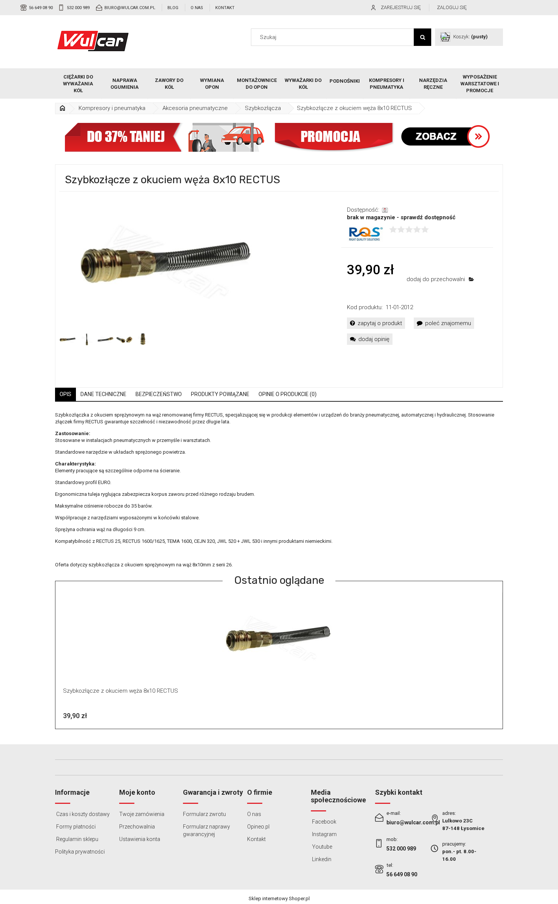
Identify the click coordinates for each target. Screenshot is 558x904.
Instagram (324, 834)
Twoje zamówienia (141, 814)
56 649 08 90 (41, 7)
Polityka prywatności (80, 852)
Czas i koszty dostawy (82, 814)
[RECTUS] (365, 233)
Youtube (321, 847)
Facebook (323, 822)
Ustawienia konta (139, 839)
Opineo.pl (258, 827)
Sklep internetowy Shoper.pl (279, 898)
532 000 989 (78, 7)
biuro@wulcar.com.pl (129, 7)
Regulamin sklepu (76, 839)
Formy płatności (75, 827)
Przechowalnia (137, 827)
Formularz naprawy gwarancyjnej (206, 830)
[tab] (65, 394)
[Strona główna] (93, 41)
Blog (172, 7)
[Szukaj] (422, 37)
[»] (62, 108)
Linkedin (321, 859)
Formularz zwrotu (204, 814)
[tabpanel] (279, 490)
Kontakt (225, 7)
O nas (197, 7)
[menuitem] (78, 83)
